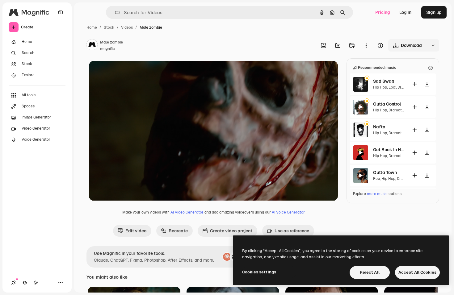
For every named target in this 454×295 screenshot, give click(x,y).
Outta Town (385, 172)
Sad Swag (383, 81)
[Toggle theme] (36, 283)
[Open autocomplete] (114, 12)
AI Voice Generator (288, 212)
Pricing (382, 12)
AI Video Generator (187, 212)
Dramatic (397, 110)
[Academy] (25, 283)
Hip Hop (380, 87)
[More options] (366, 45)
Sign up (434, 12)
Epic (392, 87)
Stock (109, 27)
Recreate (178, 231)
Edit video (135, 231)
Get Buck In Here (388, 149)
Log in (405, 12)
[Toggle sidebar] (60, 12)
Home (91, 27)
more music (377, 193)
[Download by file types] (433, 45)
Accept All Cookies (417, 272)
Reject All (370, 272)
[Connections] (14, 283)
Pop (376, 178)
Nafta (379, 127)
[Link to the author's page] (92, 45)
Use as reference (292, 231)
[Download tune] (426, 84)
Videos (127, 27)
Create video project (231, 231)
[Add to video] (414, 84)
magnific (107, 48)
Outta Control (387, 104)
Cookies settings (259, 272)
